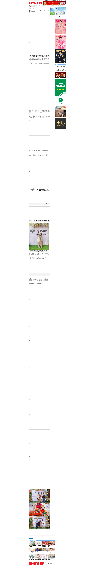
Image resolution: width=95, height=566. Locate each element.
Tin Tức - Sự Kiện (40, 5)
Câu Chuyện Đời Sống (53, 5)
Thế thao (44, 5)
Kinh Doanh (34, 5)
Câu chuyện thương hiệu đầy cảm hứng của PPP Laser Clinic (45, 552)
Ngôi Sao (37, 5)
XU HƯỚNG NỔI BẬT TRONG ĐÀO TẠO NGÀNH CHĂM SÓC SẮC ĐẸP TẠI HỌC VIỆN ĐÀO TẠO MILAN (32, 559)
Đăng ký (55, 0)
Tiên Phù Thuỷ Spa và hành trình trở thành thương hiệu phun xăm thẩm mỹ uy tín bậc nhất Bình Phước (32, 546)
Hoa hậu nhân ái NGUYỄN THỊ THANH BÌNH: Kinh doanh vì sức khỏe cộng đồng (31, 552)
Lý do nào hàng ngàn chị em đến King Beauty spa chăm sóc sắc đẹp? (51, 559)
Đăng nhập (53, 0)
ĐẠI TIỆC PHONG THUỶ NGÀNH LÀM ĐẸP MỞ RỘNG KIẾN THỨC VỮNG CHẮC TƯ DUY (51, 546)
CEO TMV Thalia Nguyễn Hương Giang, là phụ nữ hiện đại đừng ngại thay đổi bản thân (38, 559)
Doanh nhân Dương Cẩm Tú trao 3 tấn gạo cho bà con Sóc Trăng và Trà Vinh (38, 552)
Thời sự (31, 5)
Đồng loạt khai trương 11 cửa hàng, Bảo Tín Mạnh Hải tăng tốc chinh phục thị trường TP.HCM (60, 77)
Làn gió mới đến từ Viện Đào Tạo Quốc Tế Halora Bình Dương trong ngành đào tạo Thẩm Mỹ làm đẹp (45, 546)
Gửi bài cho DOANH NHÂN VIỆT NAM (48, 0)
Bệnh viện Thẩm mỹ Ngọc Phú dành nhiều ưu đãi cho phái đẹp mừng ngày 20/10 (45, 559)
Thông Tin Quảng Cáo (58, 5)
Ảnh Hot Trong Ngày (47, 5)
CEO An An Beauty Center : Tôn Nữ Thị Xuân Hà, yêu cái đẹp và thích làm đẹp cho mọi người (51, 552)
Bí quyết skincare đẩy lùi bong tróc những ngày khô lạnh (38, 545)
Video (62, 5)
